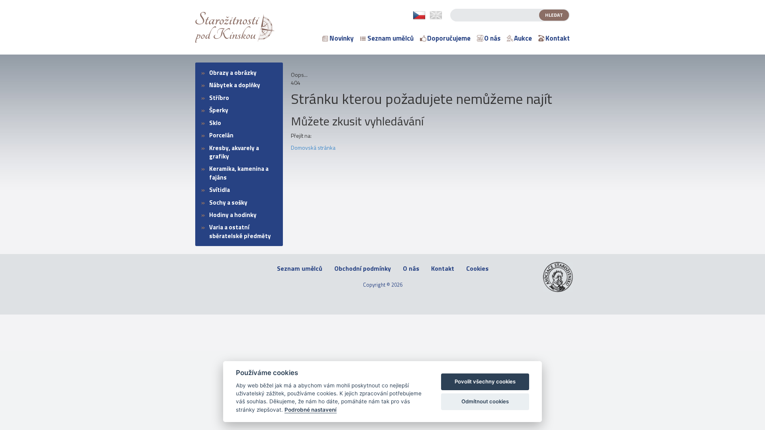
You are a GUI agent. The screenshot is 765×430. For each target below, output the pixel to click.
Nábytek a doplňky (234, 85)
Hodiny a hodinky (233, 214)
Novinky (342, 38)
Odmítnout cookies (485, 401)
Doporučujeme (449, 38)
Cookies (477, 268)
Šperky (218, 110)
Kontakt (557, 38)
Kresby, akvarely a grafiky (234, 152)
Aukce (523, 38)
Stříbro (219, 97)
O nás (492, 38)
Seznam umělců (390, 38)
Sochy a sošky (228, 202)
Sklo (215, 122)
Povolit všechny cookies (485, 381)
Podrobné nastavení (310, 410)
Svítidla (219, 189)
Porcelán (221, 135)
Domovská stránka (313, 147)
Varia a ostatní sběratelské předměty (240, 231)
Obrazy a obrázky (233, 72)
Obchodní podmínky (362, 268)
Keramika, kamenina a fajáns (239, 173)
